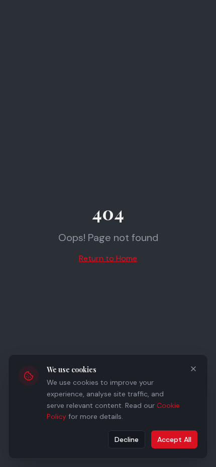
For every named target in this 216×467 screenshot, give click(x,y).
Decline (127, 439)
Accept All (174, 439)
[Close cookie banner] (193, 369)
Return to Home (108, 258)
